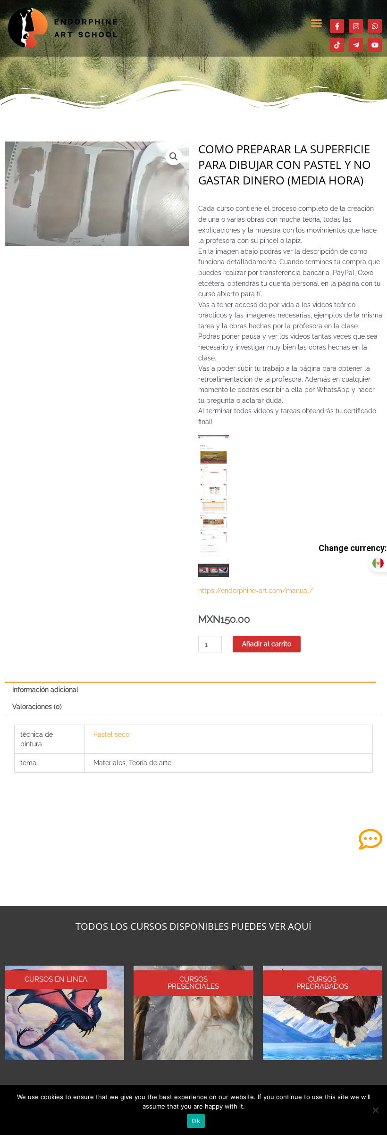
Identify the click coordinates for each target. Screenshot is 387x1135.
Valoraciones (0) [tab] (37, 706)
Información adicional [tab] (45, 689)
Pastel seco (111, 734)
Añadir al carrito (266, 644)
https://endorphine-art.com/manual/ (255, 590)
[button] (316, 23)
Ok (196, 1121)
